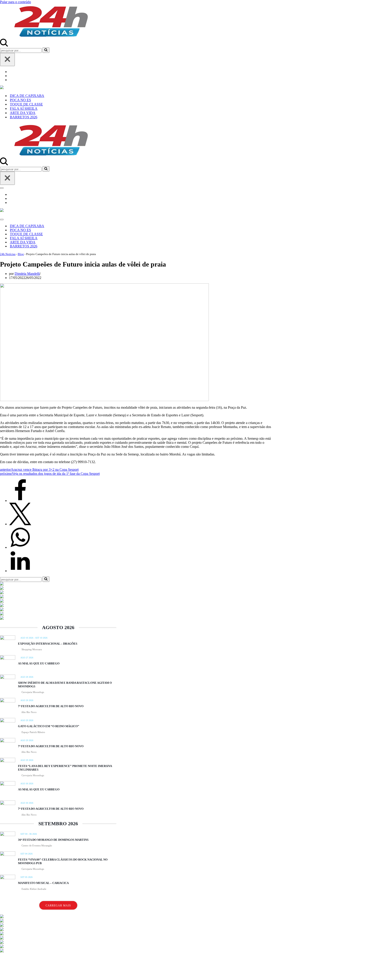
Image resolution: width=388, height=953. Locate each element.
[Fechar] (7, 59)
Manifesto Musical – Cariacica (43, 883)
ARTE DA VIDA (22, 113)
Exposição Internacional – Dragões (47, 643)
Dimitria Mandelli (27, 274)
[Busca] (4, 45)
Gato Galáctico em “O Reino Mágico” (48, 726)
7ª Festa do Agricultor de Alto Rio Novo (51, 706)
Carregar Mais (58, 905)
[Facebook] (20, 500)
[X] (20, 524)
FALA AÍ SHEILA (23, 108)
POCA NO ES (20, 100)
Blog (21, 254)
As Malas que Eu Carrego (39, 663)
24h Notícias (7, 254)
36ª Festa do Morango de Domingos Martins (53, 839)
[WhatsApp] (20, 547)
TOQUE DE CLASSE (26, 104)
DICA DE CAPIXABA (27, 96)
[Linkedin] (20, 571)
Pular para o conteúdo (15, 2)
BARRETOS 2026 (23, 117)
